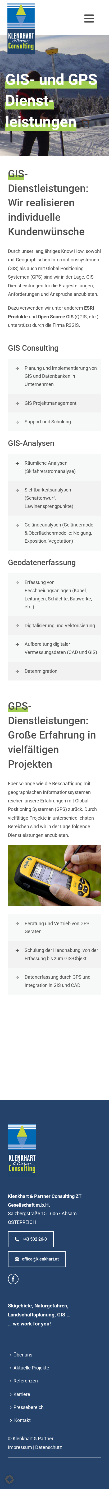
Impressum (20, 1447)
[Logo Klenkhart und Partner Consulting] (21, 5)
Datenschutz (48, 1447)
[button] (9, 1479)
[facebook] (13, 1279)
